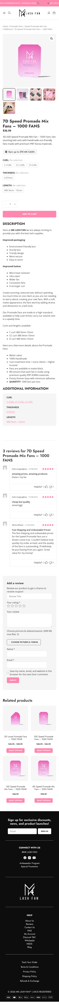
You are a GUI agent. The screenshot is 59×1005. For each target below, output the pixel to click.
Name (11, 649)
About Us (29, 920)
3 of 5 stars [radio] (16, 606)
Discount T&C (29, 937)
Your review (13, 611)
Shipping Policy (29, 976)
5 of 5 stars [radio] (24, 606)
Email (10, 660)
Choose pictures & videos (24, 642)
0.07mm (8, 177)
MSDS (29, 943)
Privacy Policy (29, 971)
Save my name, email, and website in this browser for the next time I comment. (31, 673)
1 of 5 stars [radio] (8, 606)
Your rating (13, 602)
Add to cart (29, 214)
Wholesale (29, 940)
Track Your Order (29, 962)
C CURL (8, 165)
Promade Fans (16, 26)
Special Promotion (29, 866)
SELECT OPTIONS (15, 750)
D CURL (33, 165)
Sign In (44, 831)
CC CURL (20, 165)
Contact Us (30, 927)
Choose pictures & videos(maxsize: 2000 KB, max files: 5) (29, 632)
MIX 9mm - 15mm (13, 190)
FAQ (29, 930)
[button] (51, 38)
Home (5, 26)
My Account (29, 934)
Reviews (29, 924)
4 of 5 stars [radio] (20, 606)
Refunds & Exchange (29, 980)
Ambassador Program (30, 863)
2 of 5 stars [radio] (12, 606)
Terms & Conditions (29, 966)
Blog (29, 947)
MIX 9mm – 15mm (16, 421)
